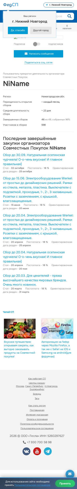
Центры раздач (37, 383)
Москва (20, 386)
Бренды (37, 393)
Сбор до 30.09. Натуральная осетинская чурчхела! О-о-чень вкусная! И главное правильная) (34, 159)
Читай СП (8, 312)
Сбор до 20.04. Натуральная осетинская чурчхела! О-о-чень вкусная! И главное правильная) (34, 256)
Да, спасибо (18, 30)
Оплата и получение (37, 419)
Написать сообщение (41, 53)
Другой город (41, 30)
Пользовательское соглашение (37, 428)
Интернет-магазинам (37, 414)
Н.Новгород (51, 386)
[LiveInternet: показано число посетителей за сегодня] (17, 461)
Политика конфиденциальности (37, 423)
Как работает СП (37, 378)
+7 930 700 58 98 (39, 442)
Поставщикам (37, 410)
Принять (65, 483)
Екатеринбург (37, 389)
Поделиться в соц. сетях (39, 62)
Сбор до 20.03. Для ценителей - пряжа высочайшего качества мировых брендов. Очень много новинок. (35, 280)
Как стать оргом (37, 405)
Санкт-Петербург (34, 386)
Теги (37, 398)
